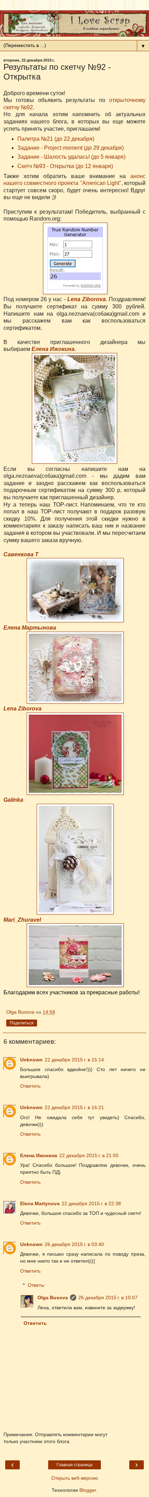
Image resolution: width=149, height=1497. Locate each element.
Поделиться (22, 1023)
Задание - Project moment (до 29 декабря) (70, 148)
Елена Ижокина (53, 349)
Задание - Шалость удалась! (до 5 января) (71, 157)
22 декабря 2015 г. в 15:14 (74, 1059)
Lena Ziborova (86, 299)
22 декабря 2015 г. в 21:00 (89, 1155)
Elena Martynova (40, 1203)
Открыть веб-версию (74, 1478)
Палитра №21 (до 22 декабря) (55, 139)
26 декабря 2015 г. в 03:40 (74, 1244)
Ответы (36, 1285)
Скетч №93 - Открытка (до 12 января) (65, 166)
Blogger (87, 1490)
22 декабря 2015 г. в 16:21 (74, 1107)
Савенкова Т (20, 554)
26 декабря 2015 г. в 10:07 (108, 1297)
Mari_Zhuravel (22, 920)
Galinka (13, 800)
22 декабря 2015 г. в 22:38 (91, 1203)
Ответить (30, 1086)
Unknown (31, 1059)
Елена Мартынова (29, 628)
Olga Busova (52, 1297)
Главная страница (74, 1464)
